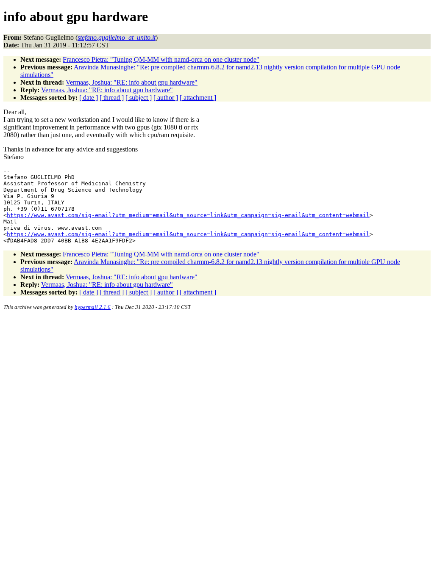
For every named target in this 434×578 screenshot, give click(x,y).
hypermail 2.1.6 (93, 307)
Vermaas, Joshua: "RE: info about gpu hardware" (132, 82)
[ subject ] (138, 97)
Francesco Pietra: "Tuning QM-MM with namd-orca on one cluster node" (161, 59)
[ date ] (88, 97)
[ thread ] (112, 97)
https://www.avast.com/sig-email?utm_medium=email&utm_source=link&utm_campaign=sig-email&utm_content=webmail (188, 215)
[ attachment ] (198, 97)
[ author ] (165, 97)
